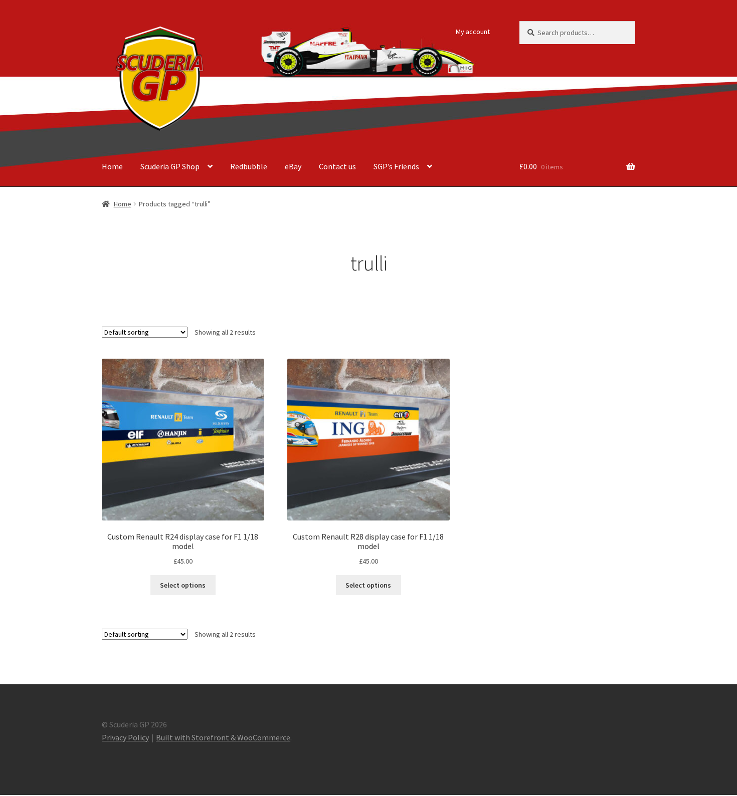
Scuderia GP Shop (170, 166)
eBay (293, 166)
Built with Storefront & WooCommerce (223, 737)
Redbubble (248, 166)
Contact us (337, 166)
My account (473, 31)
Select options (183, 585)
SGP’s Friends (396, 166)
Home (112, 166)
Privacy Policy (125, 737)
